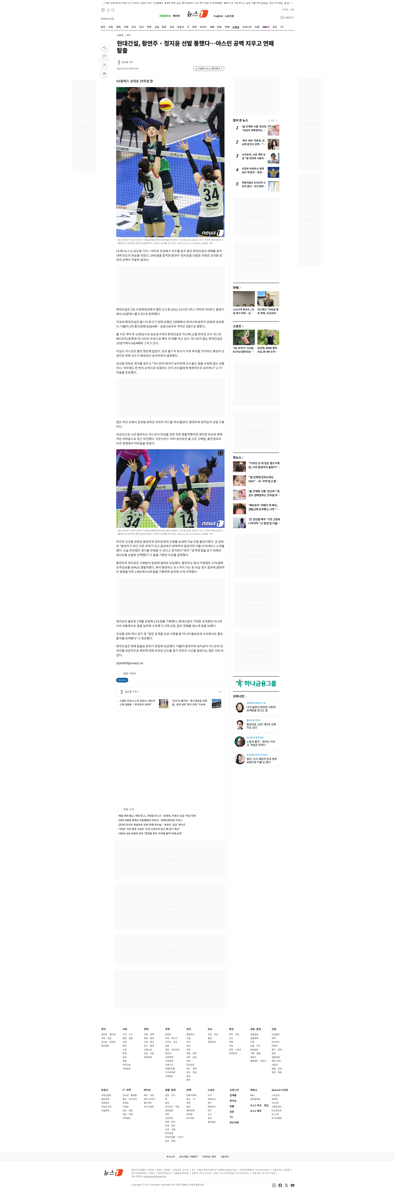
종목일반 (212, 1122)
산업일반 (276, 1034)
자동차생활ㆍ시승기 (174, 1137)
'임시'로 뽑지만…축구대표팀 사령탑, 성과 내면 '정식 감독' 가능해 (189, 702)
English (218, 16)
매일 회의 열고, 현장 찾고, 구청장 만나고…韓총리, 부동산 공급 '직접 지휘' (157, 815)
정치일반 (105, 1045)
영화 (188, 1103)
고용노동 (148, 1049)
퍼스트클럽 (277, 1118)
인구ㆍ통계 (149, 1045)
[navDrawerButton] (103, 10)
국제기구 (169, 1064)
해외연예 (190, 1110)
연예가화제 (191, 1095)
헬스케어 (148, 1103)
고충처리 (225, 1156)
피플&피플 (170, 1068)
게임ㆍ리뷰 (128, 1114)
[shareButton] (104, 47)
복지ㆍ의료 (149, 1095)
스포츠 (120, 35)
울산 (188, 1076)
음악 (188, 1106)
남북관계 (233, 1053)
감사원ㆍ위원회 (108, 1042)
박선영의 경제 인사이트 (257, 754)
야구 (210, 1095)
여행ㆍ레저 (170, 1122)
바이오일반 (149, 1106)
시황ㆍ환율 (255, 1053)
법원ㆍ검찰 (128, 1038)
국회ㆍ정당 (106, 1038)
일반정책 (105, 1099)
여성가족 (127, 1064)
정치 (103, 1029)
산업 (274, 1029)
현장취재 (122, 680)
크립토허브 (165, 16)
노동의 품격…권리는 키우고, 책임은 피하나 (261, 743)
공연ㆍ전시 (170, 1095)
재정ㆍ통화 (149, 1038)
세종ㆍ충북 (191, 1053)
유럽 (167, 1045)
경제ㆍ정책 (149, 1034)
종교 (167, 1103)
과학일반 (127, 1118)
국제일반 (169, 1076)
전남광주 (190, 1064)
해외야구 (212, 1099)
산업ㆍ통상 (149, 1042)
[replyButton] (104, 56)
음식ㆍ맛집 (170, 1141)
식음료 (275, 1064)
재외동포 (212, 1042)
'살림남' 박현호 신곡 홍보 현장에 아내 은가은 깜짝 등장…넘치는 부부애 (279, 3)
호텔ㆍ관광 (277, 1068)
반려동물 (169, 1133)
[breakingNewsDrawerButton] (108, 10)
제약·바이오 (149, 1099)
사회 (125, 1029)
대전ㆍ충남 (191, 1057)
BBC (252, 1095)
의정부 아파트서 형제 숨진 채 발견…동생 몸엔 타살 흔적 (253, 172)
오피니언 (238, 696)
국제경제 (169, 1057)
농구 (210, 1114)
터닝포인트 (277, 1110)
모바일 (126, 1103)
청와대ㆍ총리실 (108, 1034)
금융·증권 (255, 1029)
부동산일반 (106, 1095)
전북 (188, 1061)
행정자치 (190, 1034)
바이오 (147, 1090)
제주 (188, 1080)
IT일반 (126, 1106)
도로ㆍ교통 (170, 1129)
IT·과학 (127, 1090)
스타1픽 (275, 1103)
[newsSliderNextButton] (276, 120)
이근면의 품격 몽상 (255, 737)
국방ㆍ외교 (213, 1034)
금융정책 (254, 1038)
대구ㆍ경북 (191, 1068)
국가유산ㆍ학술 (172, 1106)
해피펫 (176, 16)
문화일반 (169, 1110)
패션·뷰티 (276, 1061)
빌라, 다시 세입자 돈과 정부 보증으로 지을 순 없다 (262, 760)
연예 (236, 287)
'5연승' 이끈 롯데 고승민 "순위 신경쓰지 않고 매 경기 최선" (149, 829)
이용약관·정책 (209, 1156)
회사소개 (170, 1156)
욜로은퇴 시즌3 (253, 720)
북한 (231, 1029)
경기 (188, 1042)
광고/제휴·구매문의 (188, 1156)
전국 (188, 1029)
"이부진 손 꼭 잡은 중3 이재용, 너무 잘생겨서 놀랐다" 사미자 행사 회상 (263, 467)
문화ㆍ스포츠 (235, 1049)
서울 (188, 1038)
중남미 (168, 1053)
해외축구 (212, 1106)
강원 (188, 1049)
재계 (274, 1038)
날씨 (125, 1057)
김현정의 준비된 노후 (256, 703)
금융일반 (254, 1034)
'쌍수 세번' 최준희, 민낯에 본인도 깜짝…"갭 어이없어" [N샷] (254, 144)
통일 (210, 1038)
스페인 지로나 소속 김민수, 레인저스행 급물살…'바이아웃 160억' (137, 702)
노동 (125, 1049)
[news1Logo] (113, 1172)
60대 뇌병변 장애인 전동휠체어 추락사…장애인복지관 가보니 (150, 820)
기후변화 (169, 1061)
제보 (292, 9)
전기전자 (276, 1042)
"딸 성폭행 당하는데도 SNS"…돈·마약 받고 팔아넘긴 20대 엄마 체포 (263, 481)
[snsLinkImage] (274, 1185)
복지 (125, 1045)
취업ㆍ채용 (277, 1072)
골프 (210, 1118)
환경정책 (148, 1057)
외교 (210, 1029)
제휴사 (253, 1090)
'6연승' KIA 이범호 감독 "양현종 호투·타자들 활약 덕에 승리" (150, 833)
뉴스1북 (275, 1114)
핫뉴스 (237, 457)
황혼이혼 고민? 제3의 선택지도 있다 (261, 726)
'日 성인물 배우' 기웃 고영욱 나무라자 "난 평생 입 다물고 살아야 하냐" (264, 523)
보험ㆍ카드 (255, 1045)
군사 (231, 1038)
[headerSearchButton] (112, 10)
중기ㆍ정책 (277, 1049)
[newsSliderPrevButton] (268, 120)
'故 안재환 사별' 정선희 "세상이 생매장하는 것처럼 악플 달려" (254, 130)
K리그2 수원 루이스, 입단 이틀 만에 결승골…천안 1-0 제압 (212, 3)
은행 (252, 1042)
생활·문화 (170, 1090)
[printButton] (104, 73)
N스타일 (190, 1118)
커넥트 (285, 9)
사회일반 (127, 1068)
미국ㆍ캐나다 (171, 1038)
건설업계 (105, 1110)
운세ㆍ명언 (170, 1125)
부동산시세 (106, 1106)
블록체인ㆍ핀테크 (258, 1061)
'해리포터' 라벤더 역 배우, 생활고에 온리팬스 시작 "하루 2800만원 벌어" (263, 509)
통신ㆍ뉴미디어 (130, 1099)
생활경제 (276, 1057)
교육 (125, 1042)
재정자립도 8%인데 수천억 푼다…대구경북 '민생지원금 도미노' (254, 186)
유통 (274, 1053)
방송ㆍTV (190, 1099)
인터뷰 (189, 1114)
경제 (146, 1029)
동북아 (168, 1034)
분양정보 (105, 1103)
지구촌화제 (170, 1072)
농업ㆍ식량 (149, 1053)
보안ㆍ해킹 (128, 1110)
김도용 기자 (127, 62)
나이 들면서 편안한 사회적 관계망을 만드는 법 (261, 708)
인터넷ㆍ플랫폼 (130, 1095)
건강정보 (169, 1118)
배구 (210, 1110)
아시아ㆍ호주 (171, 1042)
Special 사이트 (280, 1090)
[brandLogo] (198, 13)
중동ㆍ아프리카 (172, 1049)
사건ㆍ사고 (128, 1034)
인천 (188, 1045)
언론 (167, 1114)
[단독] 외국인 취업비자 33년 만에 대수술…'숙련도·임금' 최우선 (152, 824)
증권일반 (254, 1049)
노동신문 (229, 16)
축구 (210, 1103)
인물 (125, 1061)
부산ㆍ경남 (191, 1072)
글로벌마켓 (255, 1099)
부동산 (104, 1090)
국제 (167, 1029)
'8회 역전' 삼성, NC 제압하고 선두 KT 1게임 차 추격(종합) (153, 3)
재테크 (253, 1057)
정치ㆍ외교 (234, 1034)
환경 (125, 1053)
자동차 (275, 1045)
